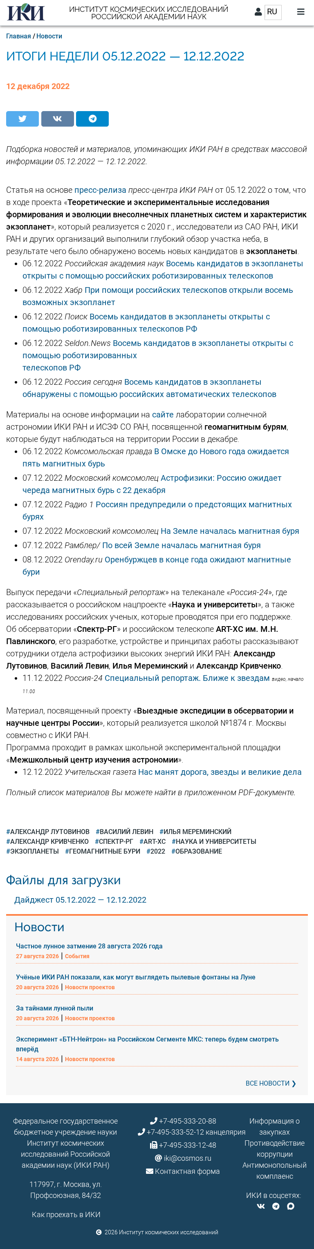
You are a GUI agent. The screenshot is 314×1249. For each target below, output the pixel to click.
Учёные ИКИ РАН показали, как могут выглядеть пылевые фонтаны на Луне (136, 977)
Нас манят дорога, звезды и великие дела (220, 772)
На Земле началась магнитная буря (230, 531)
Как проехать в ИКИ (66, 1214)
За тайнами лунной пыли (54, 1008)
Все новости (267, 1083)
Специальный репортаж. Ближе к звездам (187, 678)
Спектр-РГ (116, 841)
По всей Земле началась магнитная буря (181, 545)
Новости (49, 36)
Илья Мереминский (197, 832)
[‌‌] (261, 1206)
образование (198, 851)
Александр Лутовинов (50, 832)
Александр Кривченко (49, 841)
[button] (22, 119)
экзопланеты (34, 851)
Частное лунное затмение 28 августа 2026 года (89, 946)
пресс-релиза (100, 190)
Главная (18, 36)
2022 (157, 851)
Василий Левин (126, 832)
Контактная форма (187, 1171)
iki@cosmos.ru (187, 1158)
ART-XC (155, 841)
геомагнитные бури (104, 851)
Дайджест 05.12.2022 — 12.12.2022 (80, 900)
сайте (163, 414)
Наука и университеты (216, 841)
